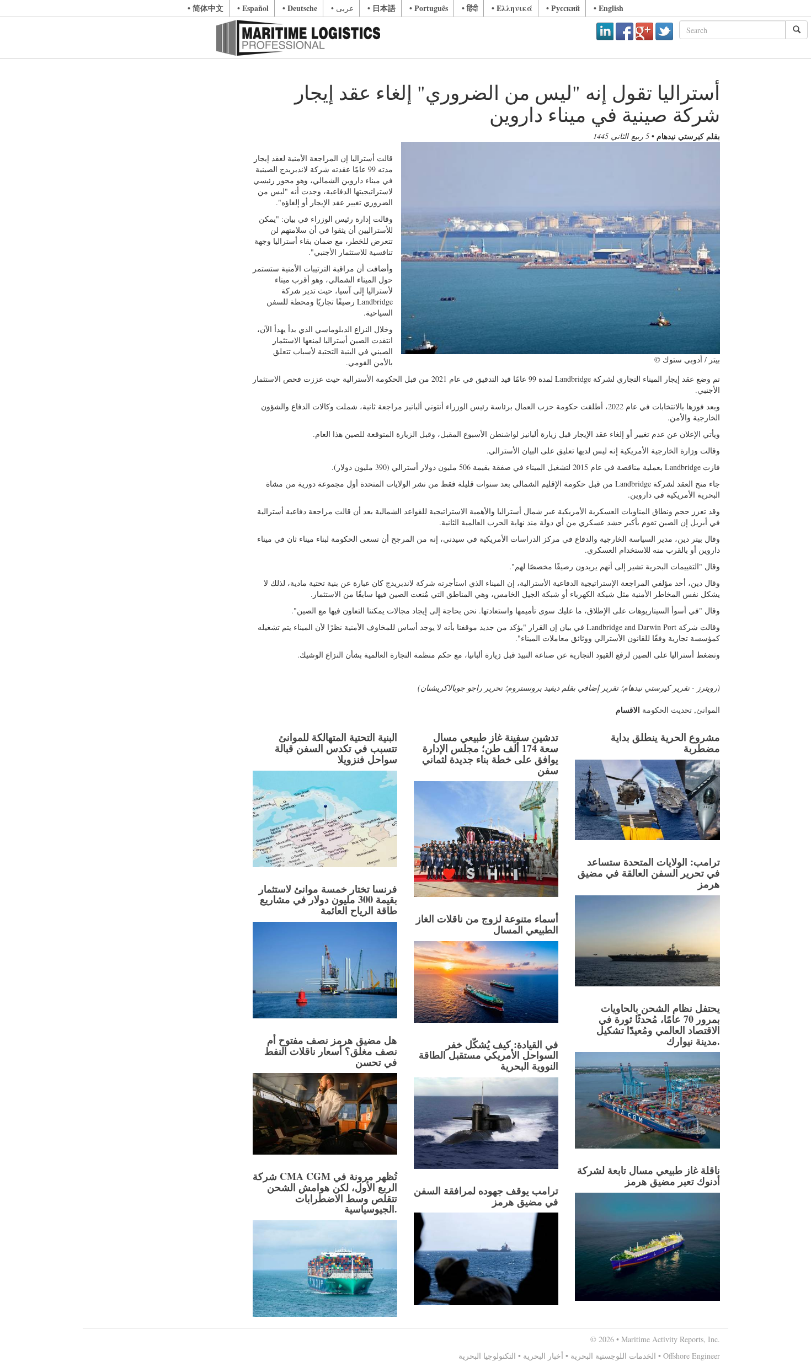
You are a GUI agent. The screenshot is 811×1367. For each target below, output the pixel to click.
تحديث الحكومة (667, 709)
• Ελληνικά (512, 8)
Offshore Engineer (691, 1355)
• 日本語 (381, 8)
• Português (428, 8)
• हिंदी (470, 8)
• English (608, 8)
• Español (253, 8)
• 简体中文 (205, 8)
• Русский (563, 8)
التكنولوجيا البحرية (487, 1355)
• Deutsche (299, 8)
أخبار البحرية (543, 1355)
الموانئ (708, 709)
